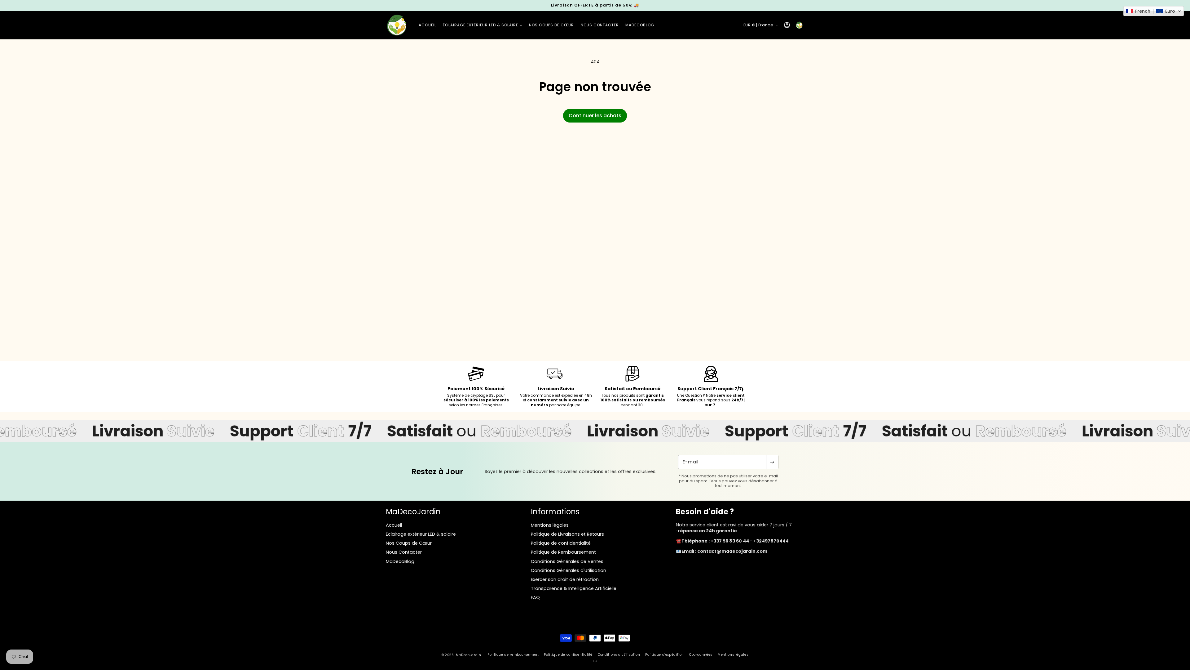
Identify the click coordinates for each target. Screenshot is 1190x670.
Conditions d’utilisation (619, 655)
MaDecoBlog (400, 561)
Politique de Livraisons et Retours (567, 534)
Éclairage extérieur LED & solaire (421, 534)
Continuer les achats (595, 115)
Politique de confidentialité (561, 543)
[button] (482, 25)
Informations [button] (555, 511)
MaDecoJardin (468, 655)
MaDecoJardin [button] (413, 511)
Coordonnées (700, 655)
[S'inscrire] (772, 462)
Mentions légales (550, 525)
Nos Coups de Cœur (409, 543)
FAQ (535, 597)
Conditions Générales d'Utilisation (568, 570)
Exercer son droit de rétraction (565, 579)
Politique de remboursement (513, 655)
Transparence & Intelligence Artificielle (573, 588)
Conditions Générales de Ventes (567, 561)
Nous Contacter (404, 552)
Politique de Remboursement (563, 552)
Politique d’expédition (664, 655)
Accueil (394, 525)
